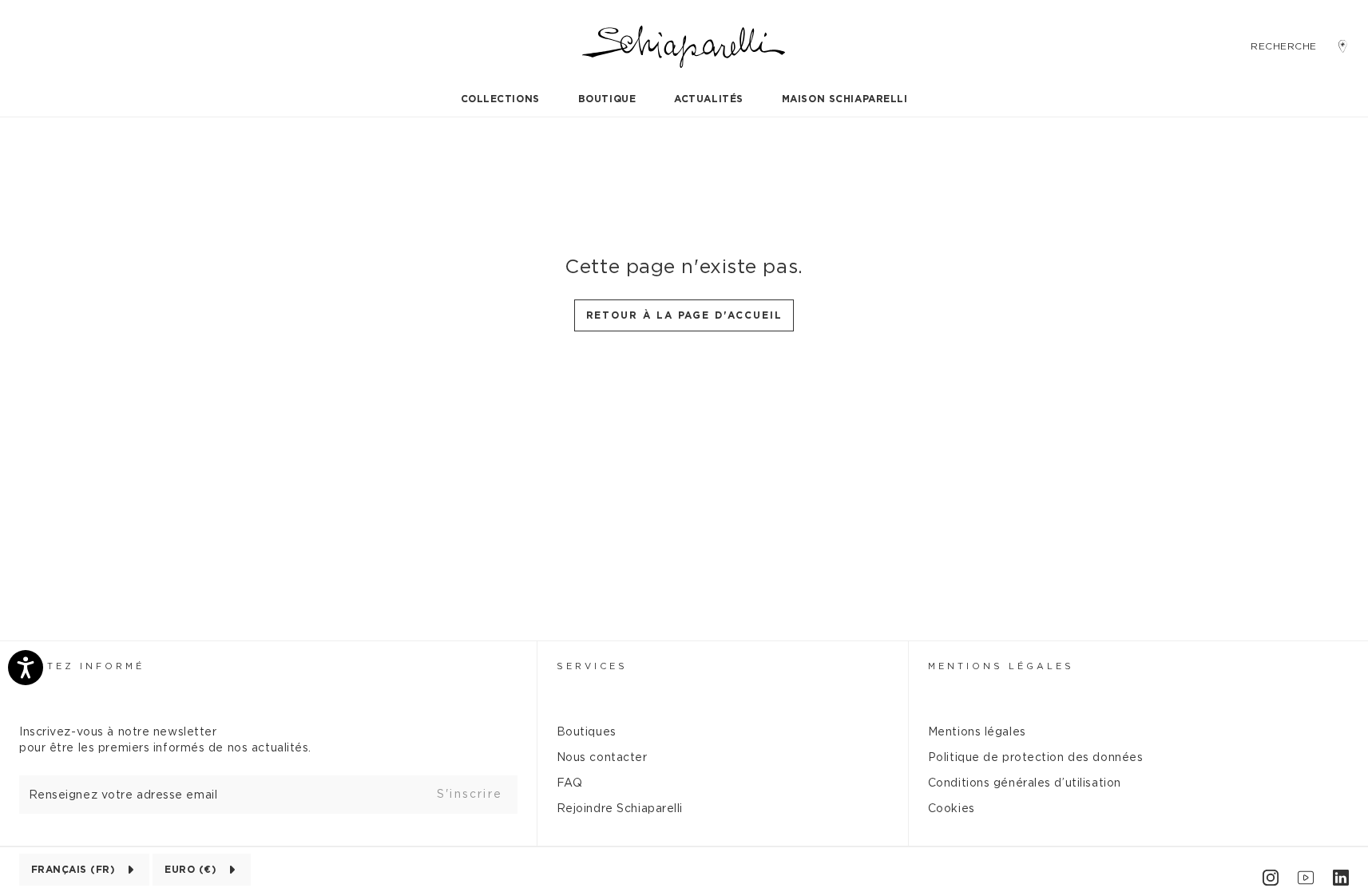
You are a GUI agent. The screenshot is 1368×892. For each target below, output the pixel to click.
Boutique (607, 99)
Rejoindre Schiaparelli (620, 809)
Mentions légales (977, 732)
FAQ (570, 783)
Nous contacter (602, 757)
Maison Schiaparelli (845, 99)
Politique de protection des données (1036, 757)
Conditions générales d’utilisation (1024, 783)
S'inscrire (469, 794)
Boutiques (587, 732)
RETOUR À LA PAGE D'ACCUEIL (684, 315)
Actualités (708, 99)
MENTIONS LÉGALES (1001, 666)
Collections (500, 99)
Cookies (951, 809)
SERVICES (592, 666)
